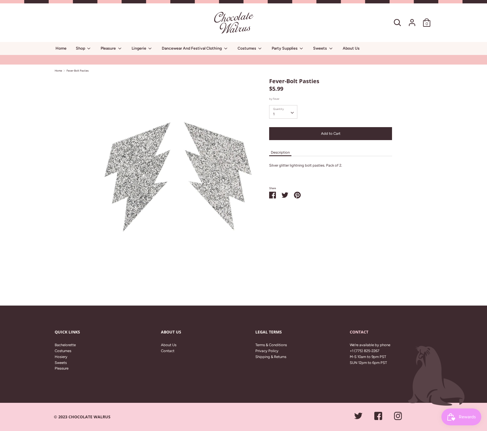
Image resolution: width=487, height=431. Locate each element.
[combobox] (283, 112)
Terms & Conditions (271, 345)
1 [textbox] (274, 114)
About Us (351, 48)
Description (280, 152)
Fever (276, 98)
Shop (81, 48)
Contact (167, 351)
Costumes (247, 48)
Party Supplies (285, 48)
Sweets (320, 48)
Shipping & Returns (270, 357)
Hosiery (61, 357)
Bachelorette (65, 345)
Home (61, 48)
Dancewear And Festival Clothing (192, 48)
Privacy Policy (266, 351)
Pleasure (109, 48)
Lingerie (139, 48)
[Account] (412, 19)
